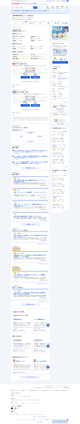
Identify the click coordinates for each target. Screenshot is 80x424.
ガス (59, 70)
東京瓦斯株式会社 (16, 267)
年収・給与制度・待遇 (21, 63)
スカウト (62, 8)
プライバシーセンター (28, 419)
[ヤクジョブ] (60, 39)
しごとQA (52, 8)
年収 (41, 22)
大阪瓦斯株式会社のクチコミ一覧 (47, 390)
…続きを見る (25, 325)
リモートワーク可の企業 (27, 19)
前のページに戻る (17, 27)
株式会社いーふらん (20, 361)
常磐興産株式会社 (17, 319)
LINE (17, 408)
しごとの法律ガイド (22, 403)
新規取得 (34, 3)
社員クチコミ (32, 22)
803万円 (62, 156)
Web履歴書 (24, 396)
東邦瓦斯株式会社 (38, 340)
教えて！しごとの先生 (14, 403)
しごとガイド (28, 403)
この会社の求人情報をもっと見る (42, 263)
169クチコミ (24, 17)
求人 (25, 22)
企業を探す (47, 8)
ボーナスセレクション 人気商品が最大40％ (39, 4)
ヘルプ (54, 0)
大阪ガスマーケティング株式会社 (20, 230)
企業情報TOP (23, 390)
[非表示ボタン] (67, 420)
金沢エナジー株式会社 (17, 287)
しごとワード (34, 403)
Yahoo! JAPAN (49, 0)
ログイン (28, 4)
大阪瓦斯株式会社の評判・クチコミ (34, 390)
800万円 (62, 163)
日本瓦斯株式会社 (16, 248)
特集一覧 (57, 8)
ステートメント (41, 419)
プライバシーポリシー (19, 419)
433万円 (62, 186)
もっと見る (65, 101)
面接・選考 (57, 22)
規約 (34, 419)
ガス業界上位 (14, 19)
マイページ (67, 8)
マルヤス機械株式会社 (39, 319)
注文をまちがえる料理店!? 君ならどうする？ (19, 0)
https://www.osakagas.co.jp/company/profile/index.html (63, 78)
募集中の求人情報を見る (20, 330)
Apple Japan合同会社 (41, 361)
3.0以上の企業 (20, 19)
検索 (67, 1)
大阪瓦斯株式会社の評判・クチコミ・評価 (19, 90)
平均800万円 (31, 17)
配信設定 (28, 396)
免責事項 (47, 419)
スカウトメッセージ (14, 396)
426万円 (62, 193)
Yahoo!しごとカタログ (16, 390)
